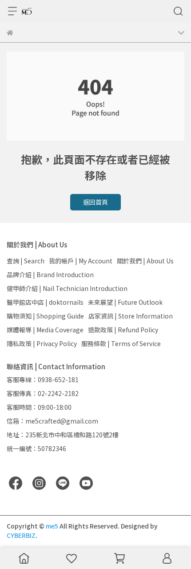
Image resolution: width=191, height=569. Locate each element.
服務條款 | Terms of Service (121, 343)
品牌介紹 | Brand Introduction (50, 274)
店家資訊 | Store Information (130, 315)
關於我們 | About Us (145, 260)
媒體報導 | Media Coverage (45, 329)
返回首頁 (95, 202)
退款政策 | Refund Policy (123, 329)
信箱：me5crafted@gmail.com (52, 420)
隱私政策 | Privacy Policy (42, 343)
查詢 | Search (25, 260)
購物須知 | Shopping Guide (45, 315)
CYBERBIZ (21, 535)
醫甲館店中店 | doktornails (45, 302)
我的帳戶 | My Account (80, 260)
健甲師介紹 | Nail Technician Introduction (67, 288)
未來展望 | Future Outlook (125, 302)
